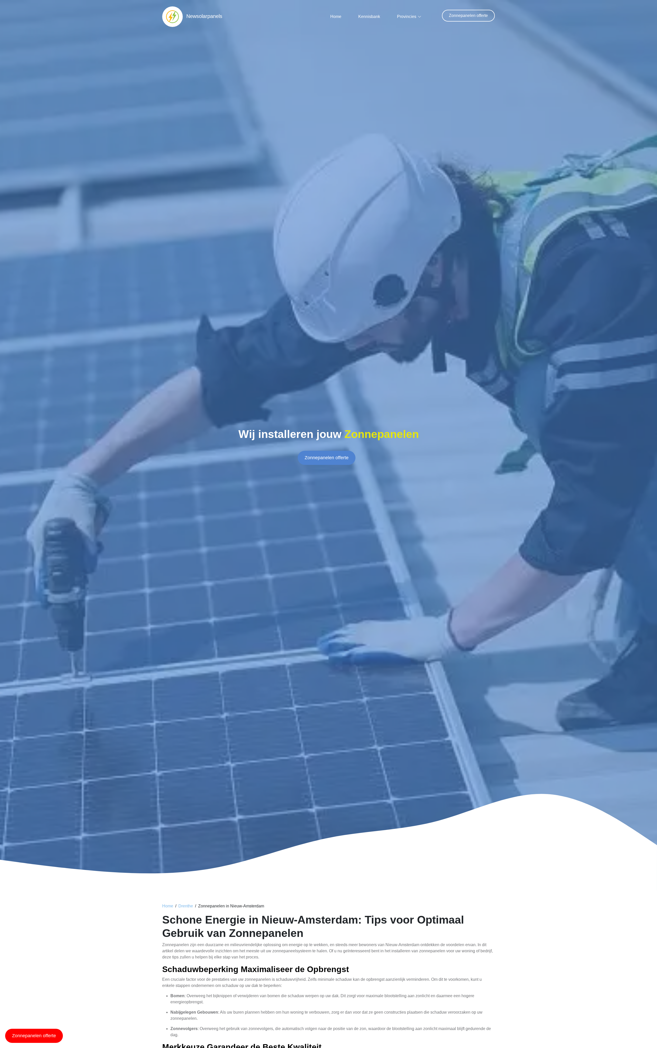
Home (335, 16)
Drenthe (185, 906)
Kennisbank (369, 16)
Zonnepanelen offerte (468, 15)
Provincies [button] (406, 16)
